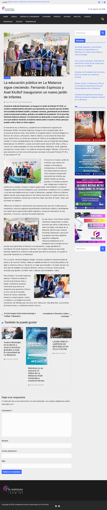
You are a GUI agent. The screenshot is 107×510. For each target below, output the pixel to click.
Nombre (5, 441)
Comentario (7, 410)
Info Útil (77, 17)
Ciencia (14, 17)
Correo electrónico (9, 451)
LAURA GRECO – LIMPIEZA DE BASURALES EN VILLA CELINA (61, 345)
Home (5, 17)
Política (19, 22)
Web (3, 461)
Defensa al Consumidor (29, 17)
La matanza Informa (26, 102)
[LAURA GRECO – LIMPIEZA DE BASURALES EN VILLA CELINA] (61, 328)
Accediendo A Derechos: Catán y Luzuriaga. (56, 314)
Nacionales (8, 22)
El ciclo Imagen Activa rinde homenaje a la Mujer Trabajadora (20, 314)
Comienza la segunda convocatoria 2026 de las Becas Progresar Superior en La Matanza (90, 97)
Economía (46, 17)
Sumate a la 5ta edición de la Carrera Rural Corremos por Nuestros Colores (90, 74)
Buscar (102, 33)
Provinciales (31, 22)
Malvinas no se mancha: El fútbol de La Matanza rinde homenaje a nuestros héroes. (36, 374)
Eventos (57, 17)
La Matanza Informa (22, 504)
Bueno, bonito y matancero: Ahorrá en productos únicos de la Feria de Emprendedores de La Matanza (89, 85)
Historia (67, 17)
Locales (87, 17)
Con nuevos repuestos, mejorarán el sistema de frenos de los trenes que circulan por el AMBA (89, 63)
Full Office (44, 504)
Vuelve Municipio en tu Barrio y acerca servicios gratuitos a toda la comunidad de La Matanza (12, 348)
